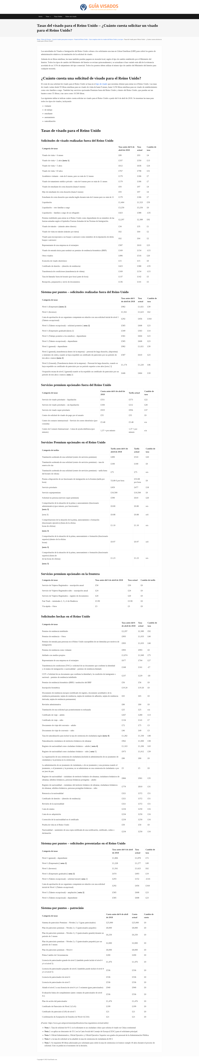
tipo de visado (101, 84)
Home (38, 39)
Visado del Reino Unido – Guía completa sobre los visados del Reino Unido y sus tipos (98, 39)
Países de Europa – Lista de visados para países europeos (57, 39)
